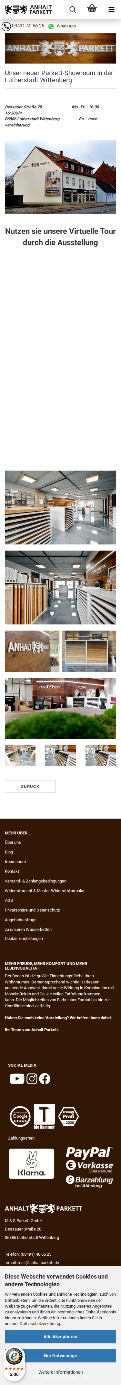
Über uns (13, 842)
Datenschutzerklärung (40, 1323)
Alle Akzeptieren (60, 1336)
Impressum (15, 861)
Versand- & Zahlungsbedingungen (35, 881)
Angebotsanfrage (20, 919)
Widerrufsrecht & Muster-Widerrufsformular (45, 890)
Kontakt (12, 871)
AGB (9, 900)
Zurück (30, 786)
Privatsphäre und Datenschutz (32, 910)
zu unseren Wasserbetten (28, 929)
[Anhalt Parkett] (26, 9)
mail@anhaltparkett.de (38, 1262)
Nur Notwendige (60, 1355)
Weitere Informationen (60, 1372)
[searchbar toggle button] (72, 9)
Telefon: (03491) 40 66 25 (28, 1254)
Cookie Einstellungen (24, 938)
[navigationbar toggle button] (111, 9)
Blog (9, 852)
